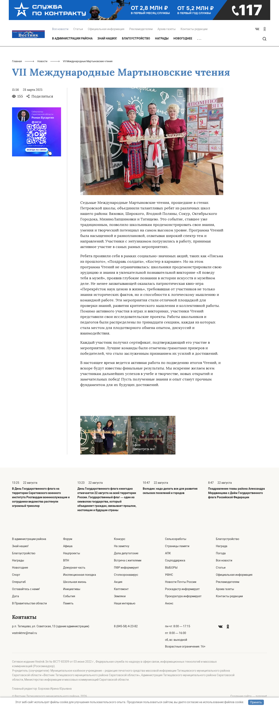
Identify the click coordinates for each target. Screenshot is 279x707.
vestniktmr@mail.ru (24, 633)
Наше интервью (124, 603)
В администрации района (72, 38)
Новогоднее (182, 38)
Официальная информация (106, 29)
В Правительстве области (29, 603)
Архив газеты (166, 29)
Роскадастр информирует (182, 589)
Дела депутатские (126, 553)
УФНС (169, 574)
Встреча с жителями (127, 560)
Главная (17, 61)
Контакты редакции (194, 29)
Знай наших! (107, 38)
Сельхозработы (175, 539)
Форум (67, 539)
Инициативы (71, 589)
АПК (168, 553)
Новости (42, 61)
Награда (221, 546)
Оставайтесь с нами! (26, 589)
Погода (221, 553)
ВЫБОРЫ (171, 567)
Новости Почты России (180, 582)
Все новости (224, 560)
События (69, 596)
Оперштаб (19, 582)
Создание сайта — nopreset (248, 696)
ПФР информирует (126, 567)
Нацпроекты (71, 553)
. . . (199, 38)
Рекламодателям (141, 29)
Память (68, 603)
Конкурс (119, 539)
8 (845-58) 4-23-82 (126, 626)
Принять (256, 702)
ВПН (66, 560)
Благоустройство (136, 38)
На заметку (121, 546)
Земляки (120, 596)
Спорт (16, 574)
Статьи (78, 29)
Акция (118, 582)
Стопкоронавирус (126, 574)
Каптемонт (121, 589)
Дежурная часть (74, 567)
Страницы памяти (177, 546)
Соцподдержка (175, 560)
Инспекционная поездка (79, 574)
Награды (162, 38)
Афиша (68, 546)
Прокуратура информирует (183, 596)
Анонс (169, 603)
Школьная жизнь (74, 582)
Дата (15, 596)
